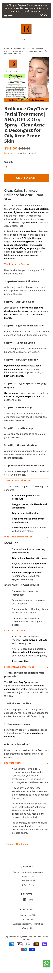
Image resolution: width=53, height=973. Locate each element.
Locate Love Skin (28, 915)
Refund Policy (28, 885)
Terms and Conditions (16, 844)
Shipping (8, 153)
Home (6, 49)
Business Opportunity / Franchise (28, 924)
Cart (46, 15)
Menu (10, 15)
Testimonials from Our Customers (28, 872)
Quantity (8, 161)
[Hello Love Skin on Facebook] (25, 900)
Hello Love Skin (29, 937)
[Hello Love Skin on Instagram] (31, 900)
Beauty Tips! (28, 876)
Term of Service (28, 881)
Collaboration (28, 919)
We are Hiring (28, 928)
